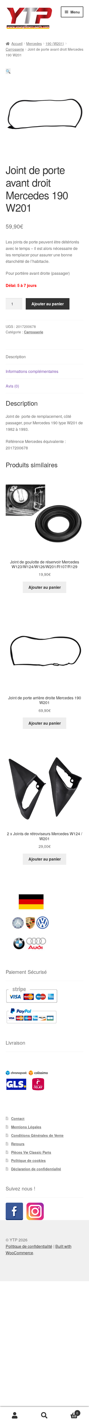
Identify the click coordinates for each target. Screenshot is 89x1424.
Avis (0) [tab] (12, 386)
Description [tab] (16, 356)
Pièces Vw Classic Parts (31, 1152)
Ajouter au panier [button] (44, 587)
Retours (17, 1143)
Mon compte (15, 1415)
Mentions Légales (26, 1126)
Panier (68, 1411)
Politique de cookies (28, 1160)
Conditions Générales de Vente (37, 1135)
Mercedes (34, 43)
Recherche (44, 1415)
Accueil (16, 43)
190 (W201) (54, 43)
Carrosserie (15, 49)
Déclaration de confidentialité (36, 1168)
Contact (17, 1118)
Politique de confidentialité (29, 1246)
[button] (8, 71)
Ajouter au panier (47, 304)
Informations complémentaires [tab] (32, 371)
